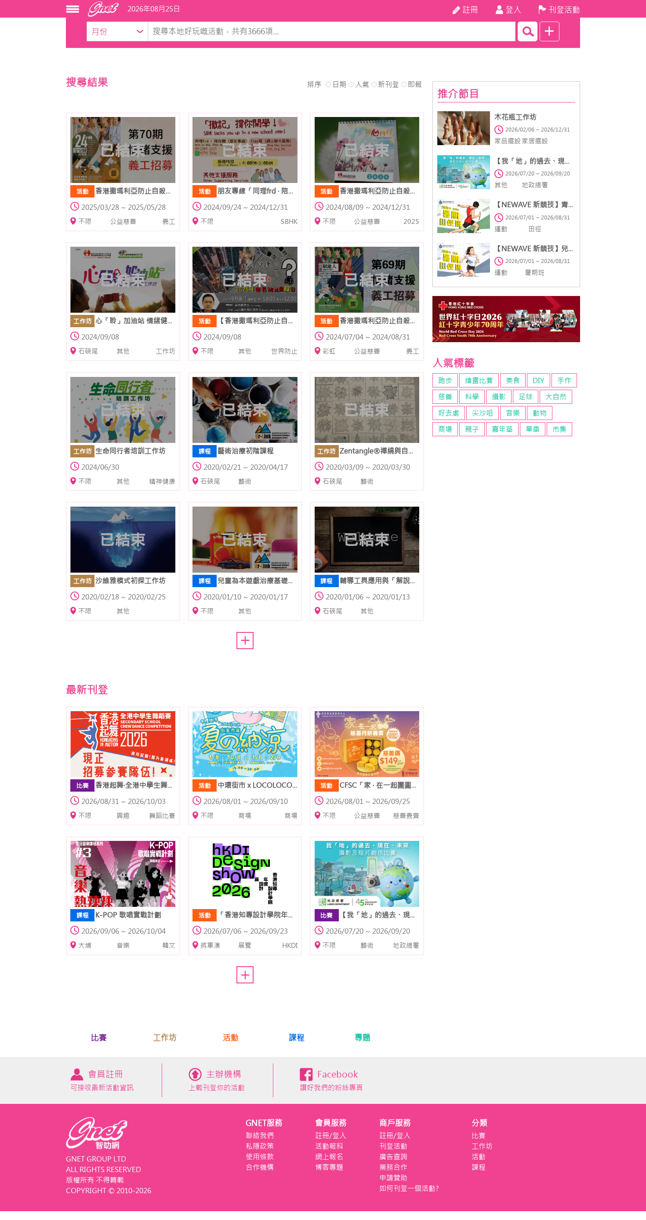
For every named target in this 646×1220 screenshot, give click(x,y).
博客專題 (329, 1167)
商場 (445, 429)
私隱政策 (260, 1146)
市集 (559, 429)
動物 (540, 413)
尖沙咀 (482, 413)
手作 (564, 380)
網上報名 (329, 1156)
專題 (362, 1038)
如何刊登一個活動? (409, 1188)
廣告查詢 (393, 1156)
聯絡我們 (260, 1135)
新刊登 (388, 84)
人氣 (362, 84)
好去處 (448, 413)
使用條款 (260, 1156)
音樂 (513, 413)
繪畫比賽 (479, 380)
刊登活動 (393, 1146)
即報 (415, 84)
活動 (231, 1038)
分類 (479, 1123)
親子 (472, 429)
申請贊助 (393, 1177)
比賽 (99, 1038)
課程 (297, 1038)
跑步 (445, 380)
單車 (533, 429)
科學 (472, 396)
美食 (513, 380)
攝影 (499, 396)
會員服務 (331, 1123)
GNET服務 (264, 1123)
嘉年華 (502, 429)
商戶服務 (395, 1123)
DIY (538, 380)
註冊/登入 (330, 1135)
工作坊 (165, 1038)
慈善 (445, 396)
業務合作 (393, 1167)
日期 (339, 84)
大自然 (555, 396)
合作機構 (260, 1167)
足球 (526, 396)
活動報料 (329, 1146)
